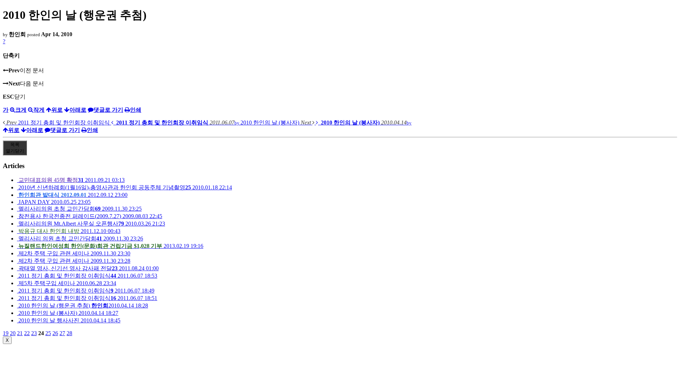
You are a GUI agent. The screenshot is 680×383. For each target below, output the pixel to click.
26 (55, 333)
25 (48, 333)
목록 (15, 148)
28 (69, 333)
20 (13, 333)
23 (34, 333)
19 (5, 333)
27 (62, 333)
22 (27, 333)
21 (20, 333)
